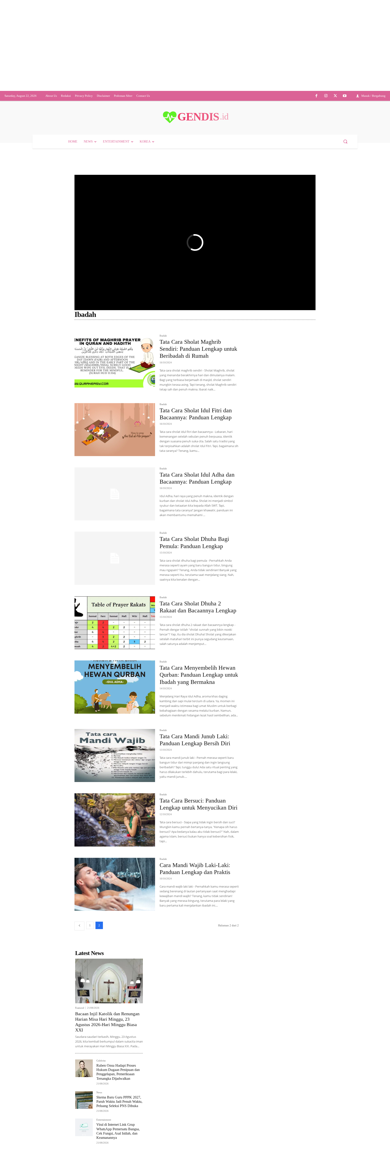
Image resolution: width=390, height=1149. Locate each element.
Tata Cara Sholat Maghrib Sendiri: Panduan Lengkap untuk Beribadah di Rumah (198, 349)
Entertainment (103, 1120)
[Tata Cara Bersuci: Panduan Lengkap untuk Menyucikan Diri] (114, 819)
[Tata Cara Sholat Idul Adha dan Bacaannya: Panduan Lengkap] (114, 493)
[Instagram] (326, 96)
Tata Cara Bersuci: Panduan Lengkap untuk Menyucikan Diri (198, 804)
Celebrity (101, 1060)
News (99, 1092)
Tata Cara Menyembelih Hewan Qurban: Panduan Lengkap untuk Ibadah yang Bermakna (199, 674)
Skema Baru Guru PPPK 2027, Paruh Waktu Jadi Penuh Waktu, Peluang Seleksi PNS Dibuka (119, 1101)
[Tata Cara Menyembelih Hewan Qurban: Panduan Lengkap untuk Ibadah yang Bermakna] (114, 686)
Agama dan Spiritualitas (195, 329)
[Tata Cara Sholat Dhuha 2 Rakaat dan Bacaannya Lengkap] (114, 622)
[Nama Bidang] (86, 329)
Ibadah (163, 336)
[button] (345, 141)
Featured (79, 1008)
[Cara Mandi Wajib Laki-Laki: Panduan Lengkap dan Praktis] (114, 884)
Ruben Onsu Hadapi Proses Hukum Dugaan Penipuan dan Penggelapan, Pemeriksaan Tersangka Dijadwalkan (118, 1072)
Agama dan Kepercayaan (160, 329)
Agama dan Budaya (127, 329)
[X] (335, 96)
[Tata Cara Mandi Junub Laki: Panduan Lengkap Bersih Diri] (114, 755)
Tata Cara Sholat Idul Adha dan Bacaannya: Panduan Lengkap (197, 478)
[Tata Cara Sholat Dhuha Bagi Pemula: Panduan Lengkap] (114, 558)
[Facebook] (316, 96)
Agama (105, 329)
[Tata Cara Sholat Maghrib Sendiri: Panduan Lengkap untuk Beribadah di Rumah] (114, 361)
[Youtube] (344, 96)
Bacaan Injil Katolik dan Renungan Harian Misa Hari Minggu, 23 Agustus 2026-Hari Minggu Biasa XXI (107, 1021)
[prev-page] (79, 926)
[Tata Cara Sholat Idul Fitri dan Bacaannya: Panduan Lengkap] (114, 429)
